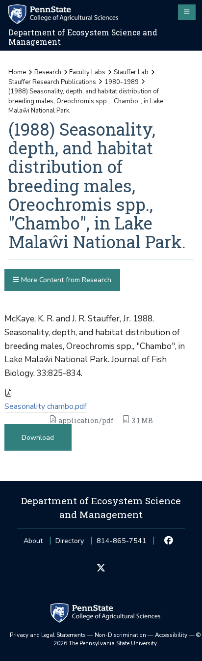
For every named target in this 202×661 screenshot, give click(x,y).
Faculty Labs (87, 72)
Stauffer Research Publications (52, 82)
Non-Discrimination (120, 635)
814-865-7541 (122, 543)
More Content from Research (65, 280)
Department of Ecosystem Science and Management (82, 37)
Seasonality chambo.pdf (45, 406)
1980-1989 (121, 82)
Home (17, 72)
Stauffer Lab (131, 72)
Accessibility (171, 635)
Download (38, 437)
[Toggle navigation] (187, 12)
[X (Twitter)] (100, 569)
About (33, 541)
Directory (69, 541)
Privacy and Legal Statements (48, 635)
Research (47, 72)
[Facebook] (168, 541)
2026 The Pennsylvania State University (127, 639)
